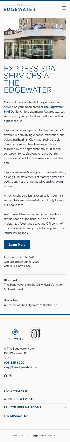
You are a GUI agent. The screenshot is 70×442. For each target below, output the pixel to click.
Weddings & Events (19, 399)
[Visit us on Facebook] (5, 375)
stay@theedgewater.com (20, 367)
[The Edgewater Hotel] (19, 7)
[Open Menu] (65, 7)
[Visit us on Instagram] (10, 375)
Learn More (17, 245)
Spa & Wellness (16, 390)
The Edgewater (16, 415)
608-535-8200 (14, 363)
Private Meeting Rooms (22, 407)
